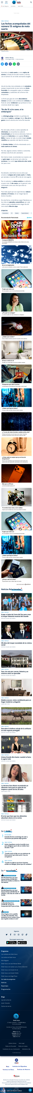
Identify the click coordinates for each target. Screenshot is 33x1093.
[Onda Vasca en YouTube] (14, 934)
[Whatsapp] (14, 64)
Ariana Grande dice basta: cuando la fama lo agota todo (16, 758)
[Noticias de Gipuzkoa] (19, 1066)
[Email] (18, 64)
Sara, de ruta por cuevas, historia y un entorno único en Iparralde (14, 673)
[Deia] (8, 1066)
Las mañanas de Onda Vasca (9, 954)
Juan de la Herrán (6, 1000)
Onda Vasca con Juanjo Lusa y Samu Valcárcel (14, 967)
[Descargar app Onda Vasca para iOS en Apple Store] (22, 942)
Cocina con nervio (6, 1006)
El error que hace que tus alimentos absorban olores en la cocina (14, 817)
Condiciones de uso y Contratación (11, 1049)
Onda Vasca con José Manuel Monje (11, 963)
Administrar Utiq (26, 1049)
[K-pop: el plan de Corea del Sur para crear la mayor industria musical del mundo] (16, 602)
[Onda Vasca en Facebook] (10, 934)
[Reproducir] (22, 878)
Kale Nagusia (5, 960)
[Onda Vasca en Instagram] (18, 934)
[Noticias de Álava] (8, 1069)
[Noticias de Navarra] (24, 1069)
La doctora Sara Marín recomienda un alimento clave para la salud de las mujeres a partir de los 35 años (14, 787)
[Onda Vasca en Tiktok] (26, 934)
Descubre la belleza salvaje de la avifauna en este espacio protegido (16, 730)
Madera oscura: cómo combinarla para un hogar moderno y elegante (16, 701)
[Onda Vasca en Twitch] (22, 934)
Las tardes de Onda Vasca (8, 957)
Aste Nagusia (5, 6)
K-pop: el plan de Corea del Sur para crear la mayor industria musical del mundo (16, 615)
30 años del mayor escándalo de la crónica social (16, 644)
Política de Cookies (23, 1046)
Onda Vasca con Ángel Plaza (9, 976)
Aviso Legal (21, 1043)
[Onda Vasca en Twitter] (6, 934)
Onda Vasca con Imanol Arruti (9, 970)
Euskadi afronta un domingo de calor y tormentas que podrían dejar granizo (16, 837)
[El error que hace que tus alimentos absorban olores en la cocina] (16, 803)
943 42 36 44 (17, 1029)
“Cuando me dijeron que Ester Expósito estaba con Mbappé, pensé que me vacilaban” (18, 863)
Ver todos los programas (8, 979)
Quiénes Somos (12, 1043)
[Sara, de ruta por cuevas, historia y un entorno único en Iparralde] (16, 659)
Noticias (3, 983)
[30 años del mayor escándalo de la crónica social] (16, 630)
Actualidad (8, 834)
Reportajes (4, 986)
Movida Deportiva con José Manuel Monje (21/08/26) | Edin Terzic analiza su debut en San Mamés (10, 880)
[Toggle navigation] (2, 2)
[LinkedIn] (6, 64)
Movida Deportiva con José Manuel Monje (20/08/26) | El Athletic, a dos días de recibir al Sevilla (10, 892)
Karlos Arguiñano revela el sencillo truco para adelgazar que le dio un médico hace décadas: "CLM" (17, 845)
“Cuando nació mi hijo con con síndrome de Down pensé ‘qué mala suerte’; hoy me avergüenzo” (17, 855)
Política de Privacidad (10, 1046)
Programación (5, 989)
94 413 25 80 (17, 1024)
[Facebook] (10, 64)
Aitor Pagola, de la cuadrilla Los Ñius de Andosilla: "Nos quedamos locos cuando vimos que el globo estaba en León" (10, 916)
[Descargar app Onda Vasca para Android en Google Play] (11, 942)
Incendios (13, 6)
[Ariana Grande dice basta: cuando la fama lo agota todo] (16, 744)
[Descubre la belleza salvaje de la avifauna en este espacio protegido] (16, 716)
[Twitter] (2, 64)
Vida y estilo (5, 612)
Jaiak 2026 (20, 6)
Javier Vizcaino (5, 1003)
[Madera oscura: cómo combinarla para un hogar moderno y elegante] (16, 687)
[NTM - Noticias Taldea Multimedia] (16, 1061)
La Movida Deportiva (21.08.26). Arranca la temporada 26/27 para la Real (10, 904)
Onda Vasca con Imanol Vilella (9, 973)
